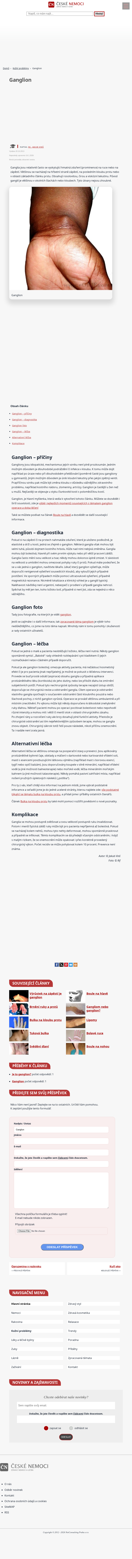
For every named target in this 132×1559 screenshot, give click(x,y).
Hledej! (99, 14)
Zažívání (16, 1367)
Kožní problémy (21, 68)
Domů (6, 68)
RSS (7, 1512)
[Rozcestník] (126, 6)
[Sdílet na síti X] (61, 966)
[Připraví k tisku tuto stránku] (75, 966)
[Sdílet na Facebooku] (57, 966)
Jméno (17, 1134)
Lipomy (91, 1020)
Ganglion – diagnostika (24, 419)
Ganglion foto (19, 425)
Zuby (14, 1349)
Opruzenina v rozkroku (26, 1266)
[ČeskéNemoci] (66, 8)
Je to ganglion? (21, 1074)
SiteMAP (10, 1507)
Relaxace (73, 1322)
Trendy (72, 1331)
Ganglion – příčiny (22, 413)
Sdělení (18, 1169)
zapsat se (55, 1428)
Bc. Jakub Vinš (36, 147)
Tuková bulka (39, 1033)
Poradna (73, 1340)
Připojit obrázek (25, 1224)
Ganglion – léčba (21, 431)
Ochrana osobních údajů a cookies (26, 1501)
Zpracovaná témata (80, 1358)
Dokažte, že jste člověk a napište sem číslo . (51, 1157)
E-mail (17, 1146)
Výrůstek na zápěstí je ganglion (46, 995)
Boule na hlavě (62, 515)
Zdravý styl (74, 1304)
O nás (8, 1484)
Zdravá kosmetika (79, 1313)
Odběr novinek (14, 1490)
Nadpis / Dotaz (22, 1123)
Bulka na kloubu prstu (33, 801)
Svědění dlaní (39, 1046)
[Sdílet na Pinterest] (66, 966)
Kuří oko (115, 1266)
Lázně (14, 1358)
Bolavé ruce (94, 1033)
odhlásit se (81, 1428)
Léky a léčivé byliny (22, 1340)
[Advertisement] (66, 41)
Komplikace (18, 443)
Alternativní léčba (21, 437)
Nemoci (16, 1313)
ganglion (65, 614)
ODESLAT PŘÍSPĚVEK (62, 1247)
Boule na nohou (97, 1046)
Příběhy (72, 1349)
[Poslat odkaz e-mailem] (71, 966)
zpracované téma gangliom (77, 621)
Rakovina (16, 1322)
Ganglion (18, 1081)
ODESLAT (66, 1437)
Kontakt (73, 1367)
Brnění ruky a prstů (44, 1007)
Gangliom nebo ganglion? (97, 1008)
